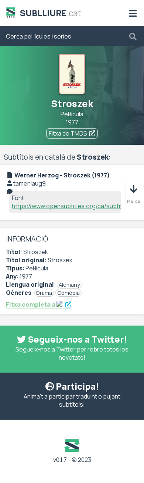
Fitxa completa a (31, 304)
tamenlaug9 (29, 183)
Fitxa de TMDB (68, 133)
